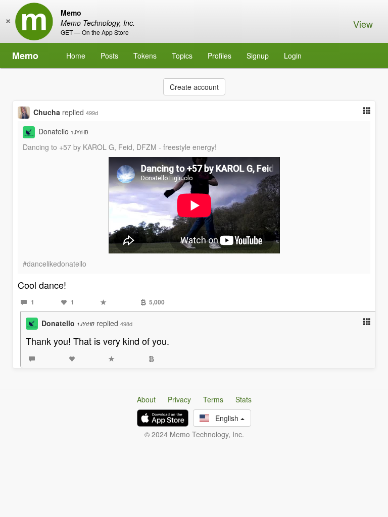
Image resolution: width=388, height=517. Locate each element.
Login (293, 55)
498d (126, 324)
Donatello (63, 131)
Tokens (145, 55)
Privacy (179, 399)
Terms (213, 399)
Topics (182, 55)
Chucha (46, 112)
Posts (109, 55)
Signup (258, 55)
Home (75, 55)
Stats (243, 399)
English (224, 418)
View (363, 23)
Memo (25, 55)
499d (92, 113)
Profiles (219, 55)
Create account (194, 87)
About (146, 399)
